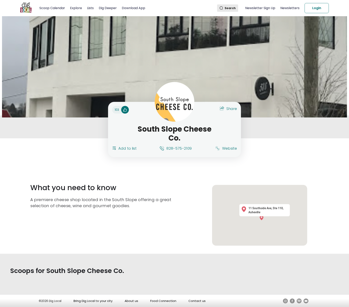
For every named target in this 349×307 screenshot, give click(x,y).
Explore (76, 8)
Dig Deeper (108, 8)
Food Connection (163, 301)
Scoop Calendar (52, 8)
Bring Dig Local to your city (93, 301)
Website (229, 148)
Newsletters (290, 8)
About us (131, 301)
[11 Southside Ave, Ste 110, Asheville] (263, 217)
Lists (90, 8)
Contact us (197, 301)
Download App (133, 8)
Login (316, 8)
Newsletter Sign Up (260, 8)
